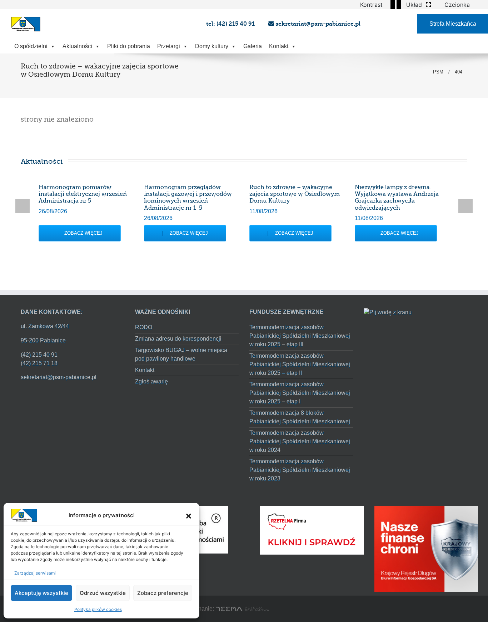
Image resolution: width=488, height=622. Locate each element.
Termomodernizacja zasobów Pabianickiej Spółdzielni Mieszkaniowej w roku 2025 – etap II (299, 364)
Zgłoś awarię (151, 381)
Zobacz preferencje (162, 593)
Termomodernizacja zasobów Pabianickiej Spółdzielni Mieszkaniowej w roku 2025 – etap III (299, 335)
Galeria (252, 46)
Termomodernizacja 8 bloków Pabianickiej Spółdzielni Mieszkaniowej (299, 417)
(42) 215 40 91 (39, 355)
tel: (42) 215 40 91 (231, 23)
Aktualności (77, 46)
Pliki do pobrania (128, 46)
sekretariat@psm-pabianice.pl (317, 23)
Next (465, 206)
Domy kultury (211, 46)
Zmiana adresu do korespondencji (178, 339)
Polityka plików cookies (98, 609)
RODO (143, 327)
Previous (22, 206)
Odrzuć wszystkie (103, 593)
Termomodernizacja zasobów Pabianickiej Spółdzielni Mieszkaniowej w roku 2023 (299, 469)
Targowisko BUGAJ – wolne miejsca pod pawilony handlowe (181, 354)
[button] (188, 515)
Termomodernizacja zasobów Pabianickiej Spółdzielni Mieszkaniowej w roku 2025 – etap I (299, 392)
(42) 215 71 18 (39, 363)
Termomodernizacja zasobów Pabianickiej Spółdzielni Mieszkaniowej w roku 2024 (299, 441)
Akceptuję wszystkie (41, 593)
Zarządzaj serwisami (35, 573)
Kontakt (278, 46)
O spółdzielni (31, 46)
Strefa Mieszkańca (452, 24)
